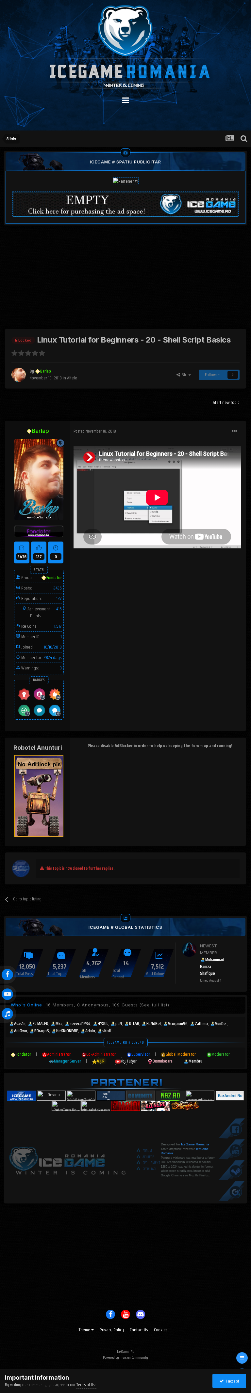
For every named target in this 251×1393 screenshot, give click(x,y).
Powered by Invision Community (125, 1357)
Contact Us (139, 1329)
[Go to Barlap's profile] (18, 375)
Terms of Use (86, 1384)
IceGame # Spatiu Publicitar (125, 161)
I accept (231, 1381)
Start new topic (226, 402)
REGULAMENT (151, 1163)
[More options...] (234, 431)
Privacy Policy (112, 1329)
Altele (72, 377)
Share (185, 374)
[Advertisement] (125, 283)
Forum (147, 1151)
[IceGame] (67, 1159)
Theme (85, 1329)
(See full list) (154, 1004)
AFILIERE (148, 1157)
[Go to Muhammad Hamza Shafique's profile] (189, 949)
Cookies (161, 1329)
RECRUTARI (149, 1169)
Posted (95, 431)
